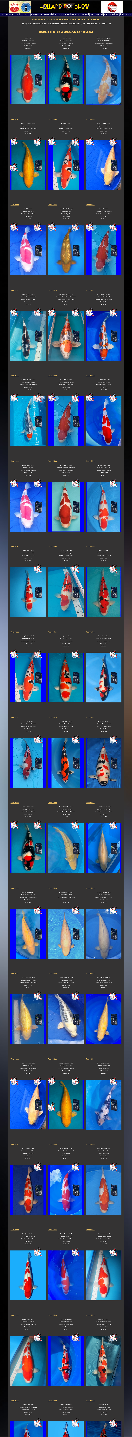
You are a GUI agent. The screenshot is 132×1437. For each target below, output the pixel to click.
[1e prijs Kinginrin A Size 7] (103, 1196)
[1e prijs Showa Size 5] (28, 769)
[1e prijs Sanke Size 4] (28, 598)
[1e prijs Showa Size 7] (103, 769)
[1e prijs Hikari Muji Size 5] (66, 1025)
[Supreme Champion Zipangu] (28, 171)
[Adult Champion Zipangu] (66, 256)
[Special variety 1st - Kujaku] (66, 342)
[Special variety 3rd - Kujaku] (28, 427)
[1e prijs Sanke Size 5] (66, 598)
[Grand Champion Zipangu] (103, 86)
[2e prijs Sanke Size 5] (103, 1367)
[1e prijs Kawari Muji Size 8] (103, 940)
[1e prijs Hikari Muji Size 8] (66, 1111)
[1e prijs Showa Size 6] (66, 769)
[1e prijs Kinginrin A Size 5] (28, 1196)
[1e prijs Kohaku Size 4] (66, 427)
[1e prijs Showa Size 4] (103, 684)
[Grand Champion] (28, 86)
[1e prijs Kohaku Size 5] (103, 427)
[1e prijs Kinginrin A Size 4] (103, 1111)
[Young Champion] (103, 256)
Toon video (15, 119)
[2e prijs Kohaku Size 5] (66, 1281)
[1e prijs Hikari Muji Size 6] (103, 1025)
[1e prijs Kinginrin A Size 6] (66, 1196)
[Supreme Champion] (66, 86)
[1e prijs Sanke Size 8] (66, 684)
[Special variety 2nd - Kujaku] (103, 342)
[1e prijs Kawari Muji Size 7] (66, 940)
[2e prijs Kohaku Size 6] (103, 1281)
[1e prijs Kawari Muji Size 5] (103, 854)
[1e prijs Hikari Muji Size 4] (28, 1025)
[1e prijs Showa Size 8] (28, 854)
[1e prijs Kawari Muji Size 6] (28, 940)
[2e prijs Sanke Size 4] (66, 1367)
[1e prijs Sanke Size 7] (28, 684)
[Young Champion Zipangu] (28, 342)
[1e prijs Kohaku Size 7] (66, 513)
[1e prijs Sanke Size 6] (103, 598)
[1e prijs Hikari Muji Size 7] (28, 1111)
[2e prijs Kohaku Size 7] (28, 1367)
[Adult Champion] (28, 256)
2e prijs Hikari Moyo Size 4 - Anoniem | (80, 14)
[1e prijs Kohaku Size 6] (28, 513)
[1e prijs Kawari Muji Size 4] (66, 854)
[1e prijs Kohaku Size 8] (103, 513)
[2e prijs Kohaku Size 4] (28, 1281)
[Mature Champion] (66, 171)
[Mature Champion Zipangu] (103, 171)
